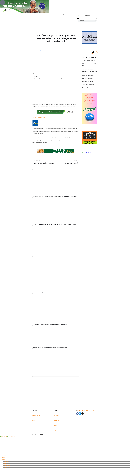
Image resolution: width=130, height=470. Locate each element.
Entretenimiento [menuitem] (5, 445)
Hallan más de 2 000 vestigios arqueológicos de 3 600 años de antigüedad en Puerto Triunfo (50, 292)
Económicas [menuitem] (4, 447)
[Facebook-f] (77, 413)
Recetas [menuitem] (3, 451)
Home (32, 412)
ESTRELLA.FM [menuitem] (6, 463)
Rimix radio (34, 433)
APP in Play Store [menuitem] (6, 467)
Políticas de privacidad (35, 415)
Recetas (55, 425)
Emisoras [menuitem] (3, 459)
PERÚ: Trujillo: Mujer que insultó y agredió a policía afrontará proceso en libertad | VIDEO (49, 324)
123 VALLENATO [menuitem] (6, 461)
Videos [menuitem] (3, 449)
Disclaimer (33, 420)
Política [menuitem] (3, 457)
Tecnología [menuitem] (4, 455)
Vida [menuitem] (2, 443)
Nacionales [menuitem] (4, 440)
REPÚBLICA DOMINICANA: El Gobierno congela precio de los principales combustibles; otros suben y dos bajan (54, 224)
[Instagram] (82, 413)
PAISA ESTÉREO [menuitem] (6, 465)
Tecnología (56, 430)
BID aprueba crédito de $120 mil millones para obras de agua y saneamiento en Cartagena (49, 347)
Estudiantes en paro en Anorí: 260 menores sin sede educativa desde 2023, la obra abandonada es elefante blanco (54, 196)
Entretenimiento (57, 420)
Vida (55, 417)
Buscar (83, 50)
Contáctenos (33, 417)
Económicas (56, 422)
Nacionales (56, 412)
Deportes (55, 427)
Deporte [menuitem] (3, 453)
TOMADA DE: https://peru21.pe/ (38, 117)
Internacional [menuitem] (4, 442)
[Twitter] (80, 413)
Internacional (56, 32)
